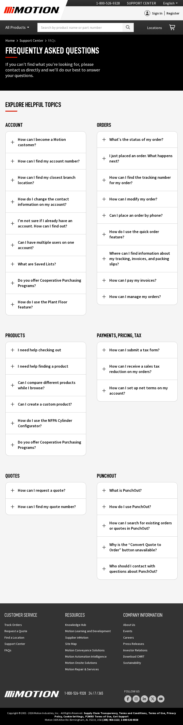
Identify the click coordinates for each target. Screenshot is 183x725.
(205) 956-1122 (110, 719)
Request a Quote (15, 631)
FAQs (7, 650)
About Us (129, 625)
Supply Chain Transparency (100, 713)
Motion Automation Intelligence (86, 656)
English (169, 3)
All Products (15, 27)
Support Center (141, 3)
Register (172, 13)
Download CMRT (133, 656)
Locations (154, 27)
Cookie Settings (73, 716)
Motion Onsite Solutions (81, 663)
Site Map (71, 644)
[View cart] (172, 27)
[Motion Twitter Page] (152, 698)
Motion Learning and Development (88, 631)
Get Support (121, 716)
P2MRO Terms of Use (98, 716)
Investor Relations (135, 650)
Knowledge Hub (75, 625)
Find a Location (14, 637)
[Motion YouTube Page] (160, 698)
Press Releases (133, 644)
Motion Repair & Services (82, 669)
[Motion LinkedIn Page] (144, 698)
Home (10, 40)
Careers (128, 637)
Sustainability (132, 663)
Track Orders (13, 625)
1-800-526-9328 (108, 3)
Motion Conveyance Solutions (85, 650)
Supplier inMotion (76, 637)
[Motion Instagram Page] (136, 698)
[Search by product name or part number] (128, 27)
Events (127, 631)
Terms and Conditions (133, 713)
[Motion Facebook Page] (127, 698)
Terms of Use (156, 713)
